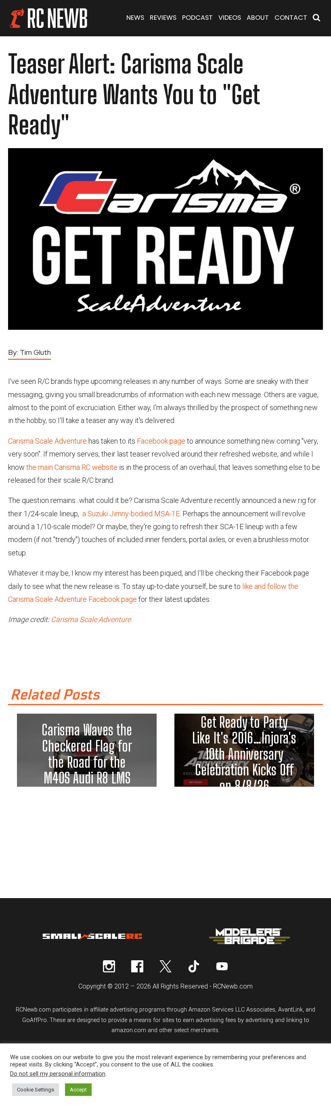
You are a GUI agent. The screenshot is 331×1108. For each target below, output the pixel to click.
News (135, 17)
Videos (229, 17)
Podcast (197, 17)
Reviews (163, 17)
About (258, 17)
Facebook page (161, 441)
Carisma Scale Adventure (47, 441)
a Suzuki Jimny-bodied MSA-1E (131, 513)
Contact (290, 17)
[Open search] (316, 18)
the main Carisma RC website (71, 467)
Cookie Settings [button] (35, 1090)
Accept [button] (78, 1090)
